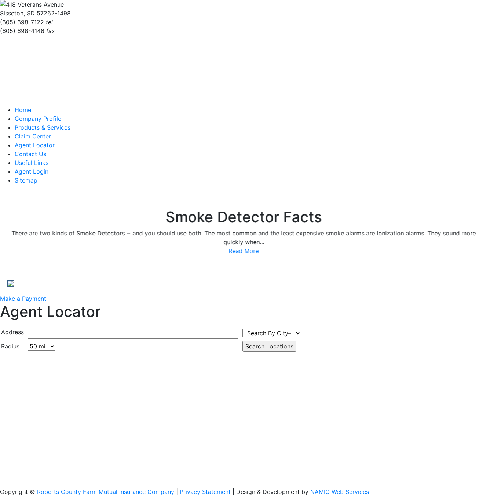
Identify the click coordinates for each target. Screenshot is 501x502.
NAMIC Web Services (339, 491)
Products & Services (42, 127)
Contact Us (30, 154)
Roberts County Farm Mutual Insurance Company (105, 491)
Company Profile (38, 118)
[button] (37, 232)
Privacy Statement (205, 491)
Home (23, 109)
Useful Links (31, 162)
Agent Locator (35, 145)
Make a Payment (23, 298)
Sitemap (26, 180)
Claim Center (33, 136)
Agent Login (31, 171)
